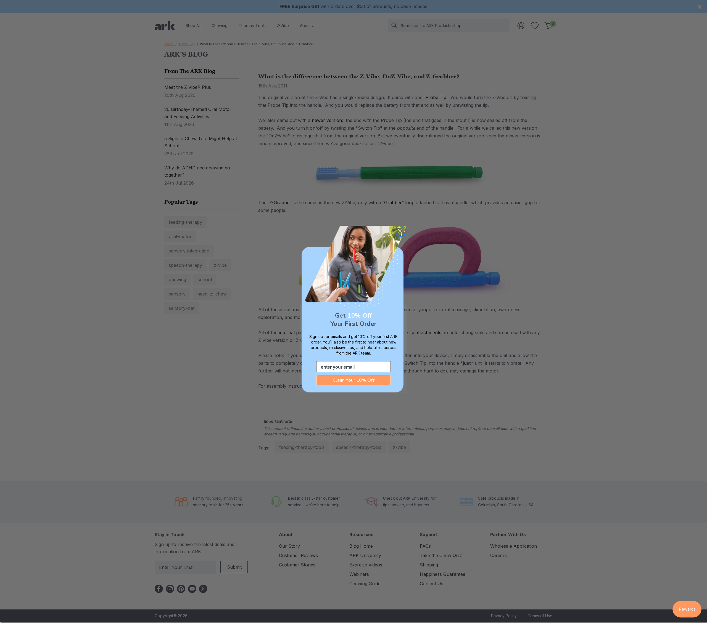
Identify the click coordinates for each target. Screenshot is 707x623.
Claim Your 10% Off (354, 380)
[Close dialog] (400, 231)
